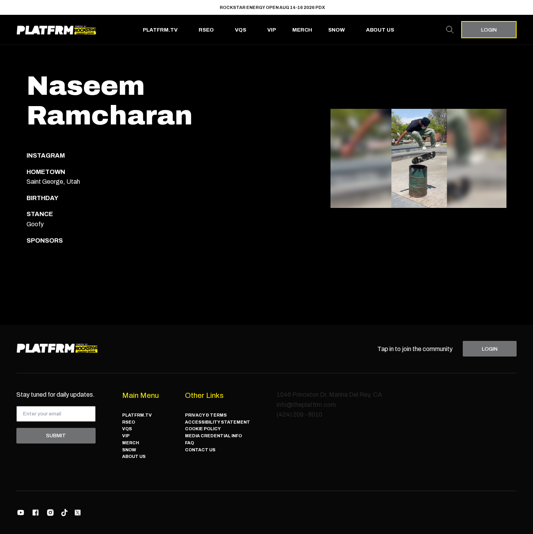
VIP (271, 30)
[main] (266, 185)
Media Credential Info (213, 435)
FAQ (189, 442)
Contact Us (200, 449)
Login (489, 30)
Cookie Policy (203, 428)
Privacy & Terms (206, 415)
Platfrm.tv (160, 30)
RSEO (206, 30)
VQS (240, 30)
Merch (302, 30)
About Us (380, 30)
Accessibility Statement (217, 422)
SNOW (336, 30)
